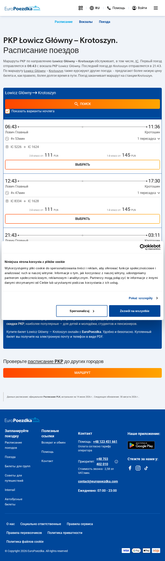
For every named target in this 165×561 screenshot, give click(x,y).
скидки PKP (15, 324)
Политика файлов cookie (25, 542)
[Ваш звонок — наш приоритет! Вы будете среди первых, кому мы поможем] (116, 461)
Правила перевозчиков (24, 533)
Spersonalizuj (79, 310)
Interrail (10, 490)
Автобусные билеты (13, 501)
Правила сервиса (80, 524)
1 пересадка (146, 139)
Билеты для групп (17, 466)
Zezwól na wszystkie (134, 310)
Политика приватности (64, 533)
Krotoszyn (56, 70)
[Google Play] (141, 445)
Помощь (47, 452)
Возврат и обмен (53, 442)
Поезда (104, 22)
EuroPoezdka (91, 332)
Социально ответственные (40, 524)
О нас (10, 524)
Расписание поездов (13, 445)
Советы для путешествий (14, 478)
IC (136, 61)
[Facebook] (130, 468)
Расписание (64, 22)
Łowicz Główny (35, 70)
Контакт (47, 461)
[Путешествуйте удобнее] (80, 8)
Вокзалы (86, 22)
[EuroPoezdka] (22, 419)
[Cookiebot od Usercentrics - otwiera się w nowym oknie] (142, 247)
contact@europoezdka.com (98, 481)
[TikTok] (146, 468)
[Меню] (155, 8)
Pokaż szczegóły (141, 298)
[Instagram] (138, 468)
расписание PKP (45, 361)
